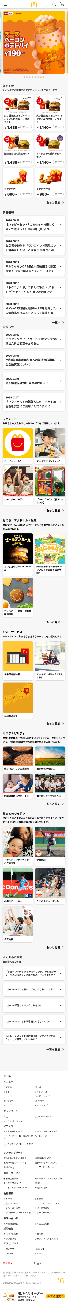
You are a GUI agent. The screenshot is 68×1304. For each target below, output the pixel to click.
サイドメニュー (42, 1091)
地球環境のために (43, 1157)
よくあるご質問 (42, 1223)
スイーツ (7, 1105)
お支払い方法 (41, 1187)
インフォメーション (12, 1121)
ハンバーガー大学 (11, 1207)
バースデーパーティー (45, 1135)
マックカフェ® (41, 1105)
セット (6, 1091)
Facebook (39, 1248)
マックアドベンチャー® (46, 1131)
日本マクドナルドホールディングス (19, 1275)
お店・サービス (12, 1173)
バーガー (39, 1087)
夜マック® (39, 1100)
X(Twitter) (8, 1253)
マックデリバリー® (12, 1182)
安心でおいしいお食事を (15, 1157)
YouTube (39, 1253)
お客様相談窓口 (10, 1223)
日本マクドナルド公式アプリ (48, 1178)
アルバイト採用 (10, 1234)
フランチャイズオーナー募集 (17, 1212)
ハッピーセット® (42, 1096)
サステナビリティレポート (47, 1167)
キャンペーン (10, 1111)
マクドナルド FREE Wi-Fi (15, 1187)
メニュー (8, 1081)
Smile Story (8, 1167)
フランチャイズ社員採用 (46, 1238)
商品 (5, 1116)
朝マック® (8, 1100)
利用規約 (7, 1272)
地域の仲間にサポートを (15, 1162)
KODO (37, 1182)
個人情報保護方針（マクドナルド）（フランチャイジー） (40, 1272)
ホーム (7, 1075)
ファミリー (9, 1126)
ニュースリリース (43, 1212)
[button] (24, 77)
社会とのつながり (11, 1203)
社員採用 (39, 1234)
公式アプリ (8, 1248)
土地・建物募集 (42, 1207)
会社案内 (39, 1198)
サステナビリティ (13, 1152)
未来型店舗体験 (10, 1178)
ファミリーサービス (44, 1116)
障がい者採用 (9, 1238)
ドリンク (7, 1096)
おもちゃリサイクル (12, 1131)
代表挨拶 (7, 1198)
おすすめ (7, 1087)
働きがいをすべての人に (46, 1162)
